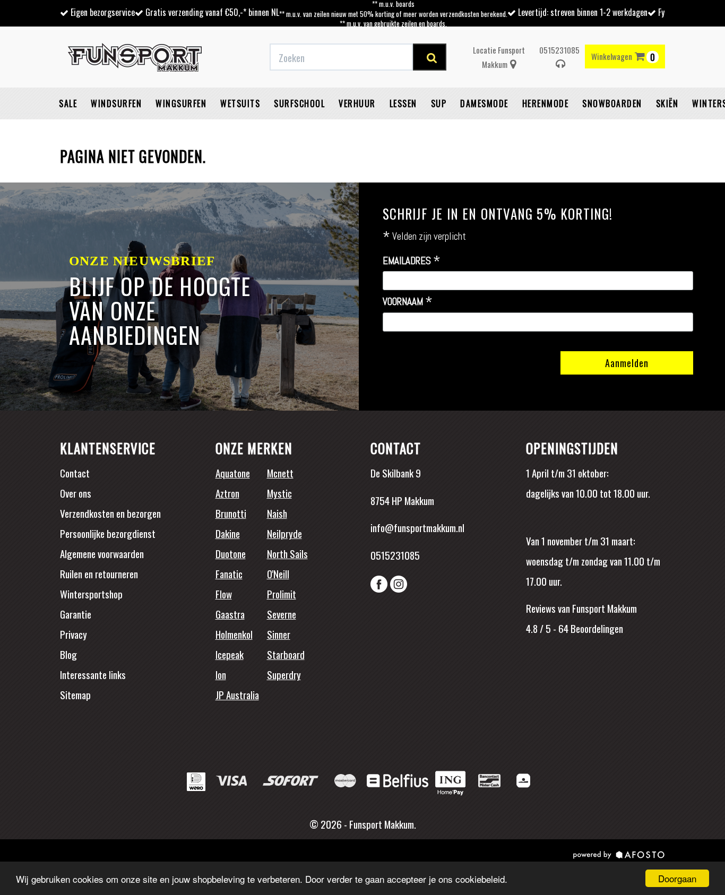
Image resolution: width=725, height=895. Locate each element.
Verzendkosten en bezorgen (110, 513)
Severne (281, 613)
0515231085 (559, 50)
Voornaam (408, 302)
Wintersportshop (91, 593)
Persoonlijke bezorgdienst (108, 533)
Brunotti (230, 513)
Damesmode (484, 103)
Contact (75, 472)
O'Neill (278, 573)
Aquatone (232, 472)
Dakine (227, 533)
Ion (220, 674)
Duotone (230, 553)
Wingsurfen (181, 103)
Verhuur (357, 103)
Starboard (286, 654)
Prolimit (281, 593)
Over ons (75, 492)
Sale (68, 103)
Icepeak (229, 654)
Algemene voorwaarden (102, 553)
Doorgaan (677, 878)
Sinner (278, 634)
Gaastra (230, 613)
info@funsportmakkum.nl (417, 527)
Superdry (284, 674)
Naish (277, 513)
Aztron (227, 492)
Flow (223, 593)
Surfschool (299, 103)
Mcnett (280, 472)
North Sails (287, 553)
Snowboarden (612, 103)
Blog (68, 654)
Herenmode (545, 103)
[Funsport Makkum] (135, 57)
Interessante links (93, 674)
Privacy (73, 634)
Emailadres (412, 261)
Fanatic (229, 573)
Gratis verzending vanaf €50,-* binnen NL (212, 12)
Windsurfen (116, 103)
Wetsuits (240, 103)
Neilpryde (284, 533)
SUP (439, 103)
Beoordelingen (595, 628)
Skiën (667, 103)
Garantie (75, 613)
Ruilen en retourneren (99, 573)
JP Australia (237, 694)
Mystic (279, 492)
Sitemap (75, 694)
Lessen (403, 103)
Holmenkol (234, 634)
